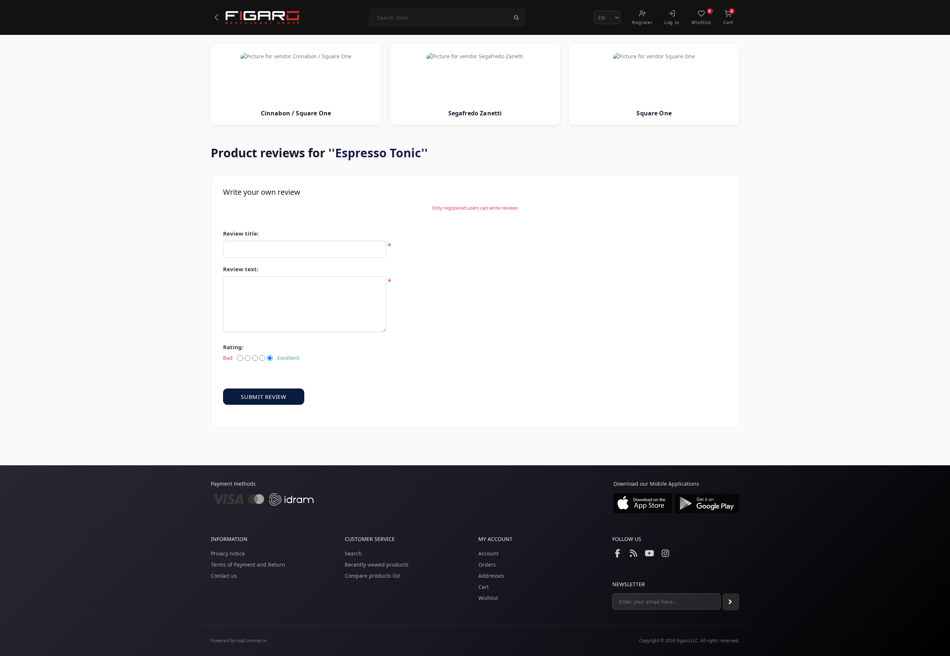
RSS (633, 553)
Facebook (617, 553)
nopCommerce (251, 640)
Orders (487, 564)
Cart (483, 586)
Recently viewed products (377, 564)
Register (642, 22)
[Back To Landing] (216, 17)
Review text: (240, 269)
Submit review (263, 396)
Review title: (241, 233)
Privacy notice (228, 553)
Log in (671, 22)
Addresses (491, 575)
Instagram (665, 553)
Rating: (233, 347)
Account (488, 553)
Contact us (224, 575)
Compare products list (372, 575)
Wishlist (488, 597)
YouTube (649, 553)
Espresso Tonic (378, 153)
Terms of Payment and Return (248, 564)
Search (353, 553)
